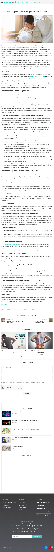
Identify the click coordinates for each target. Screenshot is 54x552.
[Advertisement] (27, 473)
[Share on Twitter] (32, 315)
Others (26, 4)
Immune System (7, 504)
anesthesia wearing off (12, 244)
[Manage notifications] (52, 547)
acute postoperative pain (42, 94)
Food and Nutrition (18, 4)
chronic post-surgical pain (28, 103)
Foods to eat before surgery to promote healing (25, 429)
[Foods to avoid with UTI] (6, 448)
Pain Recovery (15, 309)
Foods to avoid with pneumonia (21, 412)
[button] (3, 344)
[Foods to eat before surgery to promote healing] (6, 431)
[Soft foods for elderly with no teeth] (6, 440)
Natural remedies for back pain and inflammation (40, 351)
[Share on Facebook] (31, 315)
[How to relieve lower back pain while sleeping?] (13, 340)
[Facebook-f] (42, 547)
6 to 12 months (45, 137)
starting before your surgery (37, 76)
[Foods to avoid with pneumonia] (6, 414)
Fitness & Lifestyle (43, 515)
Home (4, 502)
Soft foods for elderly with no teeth (22, 437)
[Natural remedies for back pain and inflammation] (40, 340)
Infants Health (42, 505)
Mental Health (42, 508)
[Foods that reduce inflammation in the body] (6, 422)
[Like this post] (29, 315)
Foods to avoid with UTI (18, 446)
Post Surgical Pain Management (27, 309)
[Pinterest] (49, 547)
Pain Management (6, 309)
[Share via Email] (35, 315)
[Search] (52, 3)
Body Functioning (43, 512)
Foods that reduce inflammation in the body (24, 420)
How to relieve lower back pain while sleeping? (14, 350)
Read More (4, 304)
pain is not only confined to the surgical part (28, 174)
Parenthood (37, 2)
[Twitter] (46, 547)
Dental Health (12, 502)
